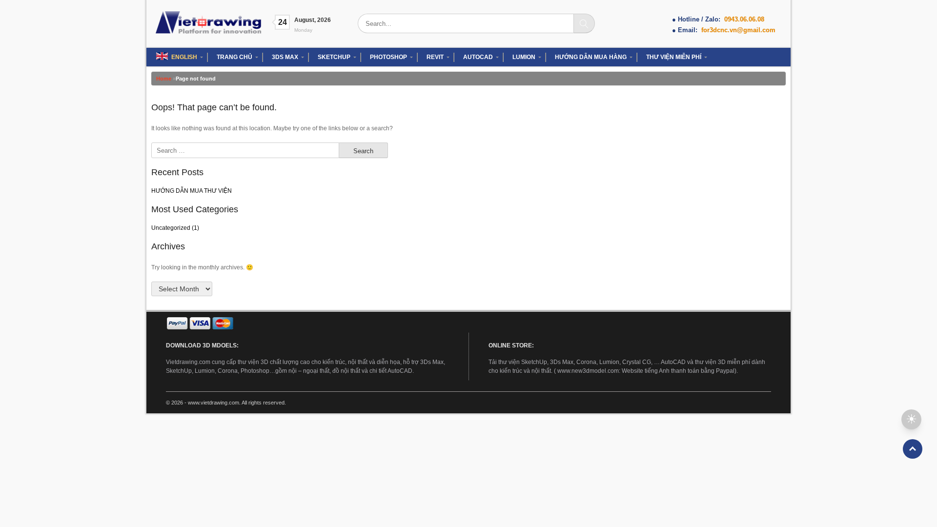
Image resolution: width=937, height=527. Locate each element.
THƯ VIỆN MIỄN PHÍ (673, 57)
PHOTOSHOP (388, 57)
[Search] (584, 23)
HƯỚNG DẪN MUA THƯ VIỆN (191, 190)
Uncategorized (170, 227)
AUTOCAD (478, 57)
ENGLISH (184, 57)
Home (163, 78)
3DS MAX (285, 57)
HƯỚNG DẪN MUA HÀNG (591, 57)
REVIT (435, 57)
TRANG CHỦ (234, 57)
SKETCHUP (334, 57)
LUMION (523, 57)
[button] (911, 419)
